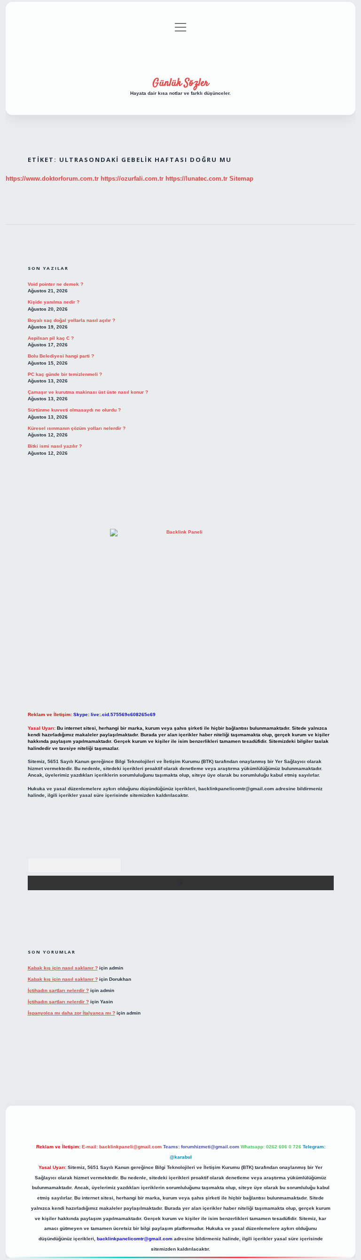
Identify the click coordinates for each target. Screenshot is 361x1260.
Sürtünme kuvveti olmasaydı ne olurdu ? (74, 409)
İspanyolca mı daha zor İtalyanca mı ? (71, 1013)
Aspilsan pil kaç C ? (51, 338)
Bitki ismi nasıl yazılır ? (55, 446)
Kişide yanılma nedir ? (53, 302)
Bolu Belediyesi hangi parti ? (61, 356)
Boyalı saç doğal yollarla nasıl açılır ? (71, 320)
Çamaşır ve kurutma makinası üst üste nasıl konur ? (88, 392)
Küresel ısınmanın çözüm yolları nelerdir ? (77, 428)
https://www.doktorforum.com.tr (52, 178)
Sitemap (241, 178)
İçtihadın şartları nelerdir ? (58, 990)
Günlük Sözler (180, 83)
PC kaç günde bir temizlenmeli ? (65, 374)
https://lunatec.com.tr (196, 178)
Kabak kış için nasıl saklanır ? (63, 967)
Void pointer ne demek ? (55, 284)
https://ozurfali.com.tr (132, 178)
